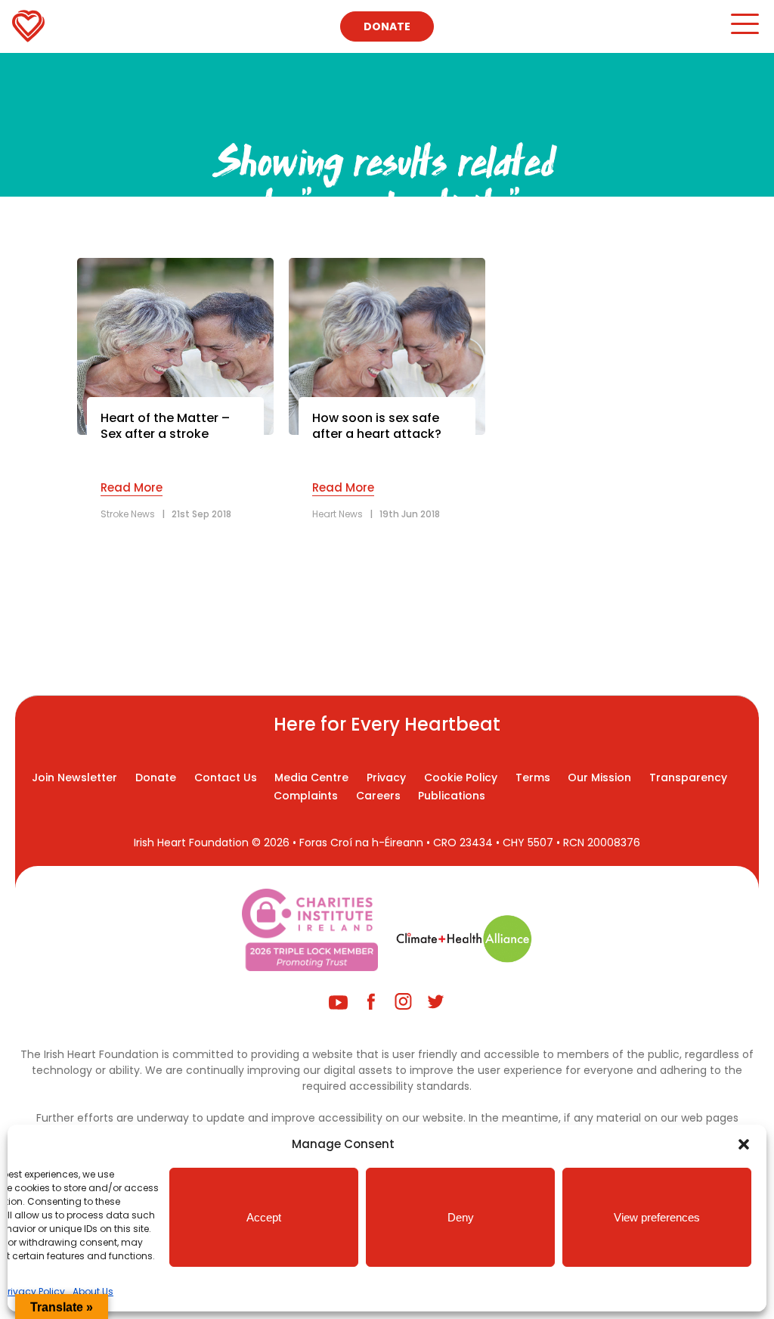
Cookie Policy (460, 777)
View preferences (657, 1217)
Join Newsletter (74, 777)
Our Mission (599, 777)
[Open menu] (744, 30)
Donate (387, 26)
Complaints (306, 795)
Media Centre (311, 777)
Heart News (337, 513)
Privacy (386, 777)
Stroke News (128, 513)
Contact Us (225, 777)
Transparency (688, 777)
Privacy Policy (34, 1291)
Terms (532, 777)
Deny (460, 1217)
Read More (132, 487)
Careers (378, 795)
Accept (263, 1217)
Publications (451, 795)
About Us (93, 1291)
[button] (743, 1144)
